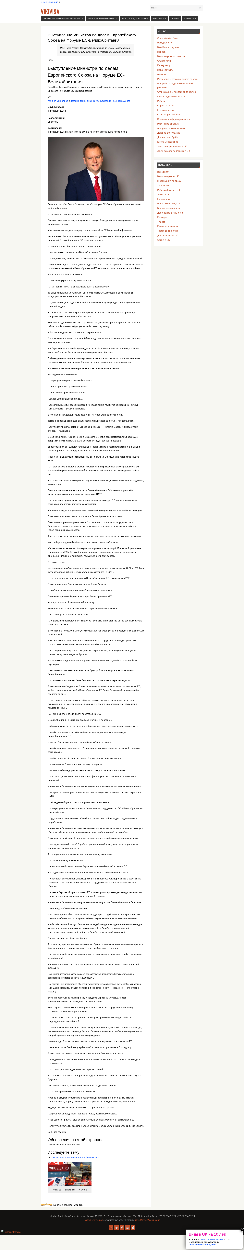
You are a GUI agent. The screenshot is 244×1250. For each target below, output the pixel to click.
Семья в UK (163, 240)
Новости (161, 52)
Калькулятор (163, 65)
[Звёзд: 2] (44, 1204)
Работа (161, 101)
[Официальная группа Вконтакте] (111, 1227)
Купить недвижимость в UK (171, 96)
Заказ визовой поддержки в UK (173, 151)
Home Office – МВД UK (169, 203)
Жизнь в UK (163, 194)
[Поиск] (199, 8)
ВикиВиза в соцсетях (168, 47)
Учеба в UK (163, 185)
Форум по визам (165, 105)
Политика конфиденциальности (173, 119)
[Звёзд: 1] (42, 1204)
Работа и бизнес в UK (168, 190)
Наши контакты (165, 70)
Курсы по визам (165, 110)
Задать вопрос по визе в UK (172, 146)
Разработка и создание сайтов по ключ (177, 79)
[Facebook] (122, 1227)
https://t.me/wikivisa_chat (147, 1220)
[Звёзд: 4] (49, 1204)
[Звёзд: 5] (51, 1204)
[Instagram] (127, 1227)
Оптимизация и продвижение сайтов (176, 92)
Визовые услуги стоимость (171, 56)
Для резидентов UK (167, 235)
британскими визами (212, 1239)
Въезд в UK (163, 172)
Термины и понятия (167, 231)
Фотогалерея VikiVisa (168, 114)
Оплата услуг (164, 61)
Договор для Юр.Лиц (168, 137)
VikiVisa (50, 12)
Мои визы (162, 74)
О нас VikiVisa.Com (167, 38)
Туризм (161, 222)
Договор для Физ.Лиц (168, 133)
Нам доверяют (165, 42)
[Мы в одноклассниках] (133, 1227)
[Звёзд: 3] (46, 1204)
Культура (162, 217)
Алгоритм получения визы (171, 128)
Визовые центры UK (168, 176)
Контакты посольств (167, 226)
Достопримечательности (170, 213)
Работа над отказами (168, 124)
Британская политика (168, 208)
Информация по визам (169, 181)
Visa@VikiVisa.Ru (94, 1220)
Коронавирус (164, 199)
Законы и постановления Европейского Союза (75, 1157)
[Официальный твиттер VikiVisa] (116, 1227)
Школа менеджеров (167, 142)
